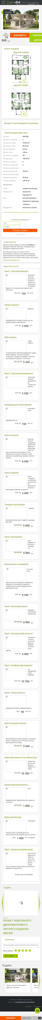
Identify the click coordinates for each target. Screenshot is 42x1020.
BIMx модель (10, 337)
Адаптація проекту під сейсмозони (20, 757)
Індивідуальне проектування (18, 404)
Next (37, 19)
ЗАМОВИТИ (19, 35)
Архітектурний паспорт (15, 723)
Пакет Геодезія (11, 472)
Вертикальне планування (16, 564)
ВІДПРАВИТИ (9, 956)
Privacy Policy (28, 1006)
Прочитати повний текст (11, 260)
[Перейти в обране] (37, 5)
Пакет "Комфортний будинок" (18, 665)
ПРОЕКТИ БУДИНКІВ (30, 3)
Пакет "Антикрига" (13, 536)
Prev (5, 19)
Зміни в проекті (11, 304)
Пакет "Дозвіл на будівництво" (18, 849)
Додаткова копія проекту (16, 784)
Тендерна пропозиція (14, 504)
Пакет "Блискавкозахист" (16, 606)
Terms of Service (38, 1006)
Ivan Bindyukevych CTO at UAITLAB (24, 1002)
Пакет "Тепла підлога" (14, 692)
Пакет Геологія (11, 435)
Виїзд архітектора (12, 817)
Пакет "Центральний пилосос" (18, 633)
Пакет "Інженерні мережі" (16, 271)
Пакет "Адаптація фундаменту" (19, 373)
